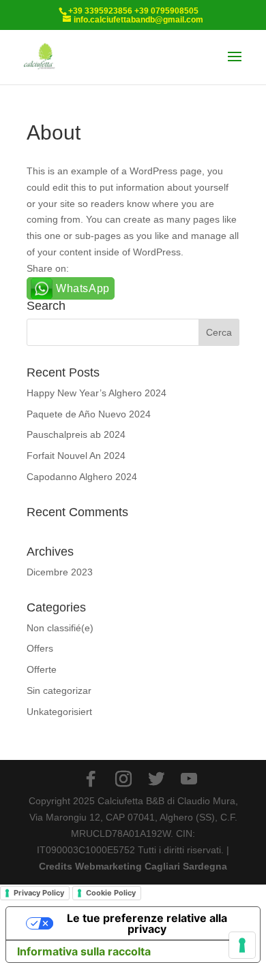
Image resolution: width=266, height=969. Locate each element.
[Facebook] (90, 779)
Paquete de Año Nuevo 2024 (89, 414)
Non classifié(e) (60, 627)
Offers (40, 648)
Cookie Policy (111, 892)
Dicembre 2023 (60, 572)
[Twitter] (156, 779)
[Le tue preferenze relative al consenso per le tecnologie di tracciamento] (242, 945)
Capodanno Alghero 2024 (82, 476)
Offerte (42, 669)
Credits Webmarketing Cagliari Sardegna (133, 866)
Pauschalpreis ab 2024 (76, 434)
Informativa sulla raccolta (84, 951)
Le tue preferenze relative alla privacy (147, 923)
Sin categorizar (59, 690)
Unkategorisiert (59, 711)
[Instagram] (123, 779)
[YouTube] (189, 779)
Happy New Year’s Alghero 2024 (96, 392)
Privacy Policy (39, 892)
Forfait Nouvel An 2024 (76, 455)
